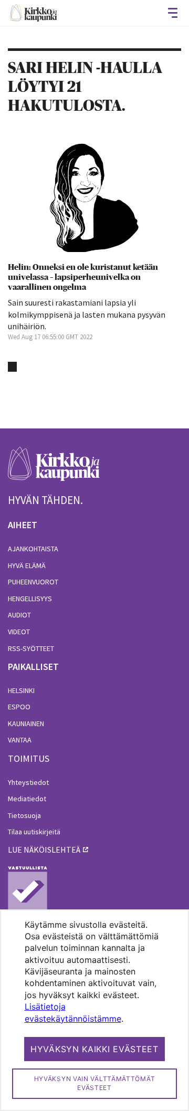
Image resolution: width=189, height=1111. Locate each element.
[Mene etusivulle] (54, 469)
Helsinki (21, 690)
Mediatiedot (27, 798)
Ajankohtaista (33, 548)
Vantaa (20, 740)
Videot (19, 631)
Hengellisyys (30, 598)
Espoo (19, 706)
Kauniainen (26, 723)
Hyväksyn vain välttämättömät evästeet (94, 1083)
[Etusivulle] (33, 13)
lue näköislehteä (44, 849)
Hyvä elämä (27, 565)
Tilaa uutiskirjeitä (34, 831)
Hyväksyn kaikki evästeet (94, 1049)
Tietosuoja (24, 815)
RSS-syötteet (31, 648)
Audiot (19, 615)
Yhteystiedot (28, 782)
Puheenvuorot (33, 581)
